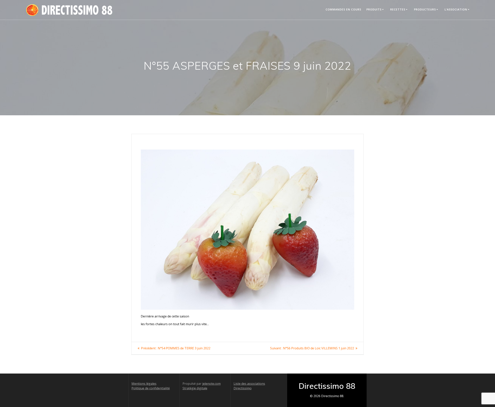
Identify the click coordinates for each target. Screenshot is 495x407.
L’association (456, 9)
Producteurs (425, 9)
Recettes (397, 9)
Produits (373, 9)
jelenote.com (211, 383)
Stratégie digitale (195, 388)
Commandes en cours (343, 9)
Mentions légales (143, 383)
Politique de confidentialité (150, 388)
